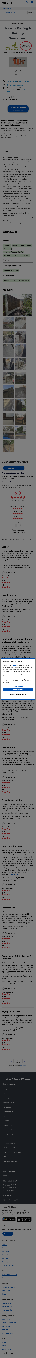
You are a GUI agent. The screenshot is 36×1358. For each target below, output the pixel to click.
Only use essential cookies (18, 694)
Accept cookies (18, 689)
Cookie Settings (18, 686)
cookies (14, 665)
